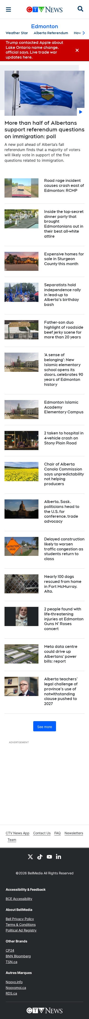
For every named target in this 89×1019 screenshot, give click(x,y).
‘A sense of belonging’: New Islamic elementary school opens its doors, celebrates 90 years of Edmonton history (63, 370)
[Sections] (8, 9)
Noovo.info (14, 982)
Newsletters (74, 833)
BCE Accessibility (19, 899)
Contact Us (42, 833)
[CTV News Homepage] (44, 9)
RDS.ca (11, 993)
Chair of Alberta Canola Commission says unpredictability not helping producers (64, 474)
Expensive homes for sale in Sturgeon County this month (64, 259)
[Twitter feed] (30, 856)
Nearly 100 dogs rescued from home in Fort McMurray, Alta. (62, 584)
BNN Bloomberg (18, 956)
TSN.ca (11, 962)
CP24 (10, 950)
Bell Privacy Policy (20, 919)
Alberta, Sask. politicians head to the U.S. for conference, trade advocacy (61, 511)
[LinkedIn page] (59, 856)
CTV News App (17, 833)
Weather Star (17, 33)
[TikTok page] (40, 856)
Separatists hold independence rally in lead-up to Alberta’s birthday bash (62, 295)
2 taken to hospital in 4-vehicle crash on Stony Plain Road (64, 438)
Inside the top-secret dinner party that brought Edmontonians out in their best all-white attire (64, 224)
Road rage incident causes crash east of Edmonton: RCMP (64, 185)
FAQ (57, 833)
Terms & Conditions (21, 924)
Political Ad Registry (21, 930)
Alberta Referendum (51, 33)
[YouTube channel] (49, 856)
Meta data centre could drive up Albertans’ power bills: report (60, 654)
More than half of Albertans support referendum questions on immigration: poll (44, 129)
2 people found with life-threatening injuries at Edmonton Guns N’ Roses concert (64, 619)
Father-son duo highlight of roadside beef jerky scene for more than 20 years (63, 329)
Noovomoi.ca (16, 988)
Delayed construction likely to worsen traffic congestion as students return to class (64, 549)
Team (12, 840)
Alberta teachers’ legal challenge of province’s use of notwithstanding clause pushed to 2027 (61, 691)
